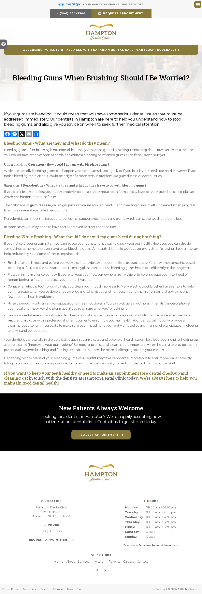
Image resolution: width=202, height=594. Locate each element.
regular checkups (22, 320)
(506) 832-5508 (72, 13)
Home (58, 561)
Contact (142, 561)
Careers (128, 561)
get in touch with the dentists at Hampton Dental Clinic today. (80, 378)
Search (45, 588)
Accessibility (29, 588)
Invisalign (99, 561)
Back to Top (74, 588)
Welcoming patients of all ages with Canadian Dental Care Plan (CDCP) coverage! (99, 49)
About (70, 561)
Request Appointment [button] (123, 13)
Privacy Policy (10, 588)
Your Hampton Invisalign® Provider (113, 4)
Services (83, 561)
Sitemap (58, 588)
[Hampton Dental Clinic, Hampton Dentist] (101, 486)
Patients (114, 561)
